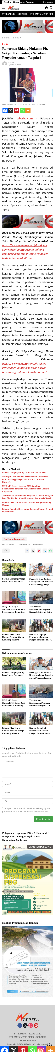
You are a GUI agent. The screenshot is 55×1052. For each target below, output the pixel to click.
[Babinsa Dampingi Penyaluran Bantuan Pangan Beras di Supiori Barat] (41, 625)
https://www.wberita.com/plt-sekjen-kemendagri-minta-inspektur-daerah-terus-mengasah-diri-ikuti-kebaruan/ (24, 368)
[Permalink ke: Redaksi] (4, 63)
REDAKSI (41, 1037)
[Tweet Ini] (33, 551)
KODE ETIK (35, 1034)
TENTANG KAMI (28, 1040)
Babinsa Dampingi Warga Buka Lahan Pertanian (24, 472)
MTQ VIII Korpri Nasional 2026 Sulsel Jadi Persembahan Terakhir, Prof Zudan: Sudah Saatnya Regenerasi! (25, 489)
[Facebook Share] (27, 551)
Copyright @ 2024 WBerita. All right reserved (27, 1044)
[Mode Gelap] (46, 7)
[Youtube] (36, 1025)
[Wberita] (13, 7)
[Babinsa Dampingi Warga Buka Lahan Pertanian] (14, 569)
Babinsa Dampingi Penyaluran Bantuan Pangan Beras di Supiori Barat (27, 510)
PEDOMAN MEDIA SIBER (21, 1037)
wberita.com (25, 118)
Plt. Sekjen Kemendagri (14, 539)
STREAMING (20, 1034)
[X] (10, 110)
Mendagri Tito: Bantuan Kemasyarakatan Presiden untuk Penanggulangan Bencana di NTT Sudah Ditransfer (25, 479)
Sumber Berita (38, 545)
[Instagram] (30, 1025)
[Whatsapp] (22, 110)
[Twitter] (25, 1025)
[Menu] (4, 7)
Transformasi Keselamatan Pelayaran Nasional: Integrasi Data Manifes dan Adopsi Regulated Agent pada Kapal (27, 497)
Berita (5, 44)
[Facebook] (5, 110)
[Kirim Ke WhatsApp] (50, 551)
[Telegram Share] (45, 551)
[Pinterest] (16, 110)
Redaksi (11, 62)
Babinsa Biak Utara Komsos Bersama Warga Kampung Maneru (26, 503)
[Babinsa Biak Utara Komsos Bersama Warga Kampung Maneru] (14, 625)
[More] (28, 110)
